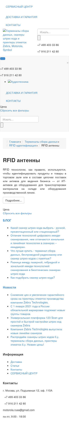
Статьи (15, 365)
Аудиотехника (19, 81)
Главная (14, 141)
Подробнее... (13, 200)
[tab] (34, 106)
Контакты (16, 369)
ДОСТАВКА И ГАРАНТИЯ (21, 17)
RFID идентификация (22, 145)
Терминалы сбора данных (41, 141)
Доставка (16, 362)
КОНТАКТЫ (13, 25)
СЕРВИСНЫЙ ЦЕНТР (19, 6)
